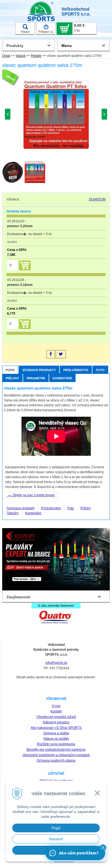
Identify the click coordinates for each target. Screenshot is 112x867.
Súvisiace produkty (39, 370)
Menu (66, 45)
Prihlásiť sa (45, 31)
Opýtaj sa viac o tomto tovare (31, 494)
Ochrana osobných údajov (56, 760)
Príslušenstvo (75, 370)
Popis (10, 370)
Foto (100, 370)
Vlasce (20, 56)
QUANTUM (97, 199)
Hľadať (25, 31)
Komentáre (62, 378)
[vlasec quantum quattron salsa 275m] (56, 115)
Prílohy (12, 378)
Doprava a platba (56, 733)
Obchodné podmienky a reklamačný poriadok (56, 755)
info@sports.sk (56, 663)
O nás (56, 706)
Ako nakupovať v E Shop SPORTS (56, 728)
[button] (103, 847)
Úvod (6, 56)
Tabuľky (12, 513)
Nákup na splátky (56, 739)
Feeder (36, 56)
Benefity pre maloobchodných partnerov (56, 749)
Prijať (56, 828)
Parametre (36, 378)
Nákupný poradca (56, 722)
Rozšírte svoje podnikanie (56, 744)
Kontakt (56, 711)
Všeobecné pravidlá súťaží (56, 717)
